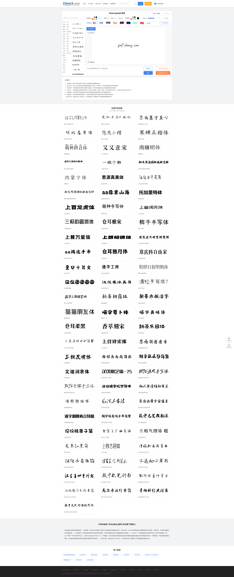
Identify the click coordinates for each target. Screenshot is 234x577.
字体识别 (148, 3)
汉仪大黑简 (90, 560)
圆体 (64, 55)
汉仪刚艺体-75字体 (106, 377)
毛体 (64, 53)
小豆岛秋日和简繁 (68, 348)
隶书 (64, 72)
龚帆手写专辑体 (105, 124)
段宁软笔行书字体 (106, 482)
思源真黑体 (104, 183)
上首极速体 (104, 243)
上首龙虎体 (67, 213)
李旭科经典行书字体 (143, 497)
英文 (67, 34)
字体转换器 (159, 3)
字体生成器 (94, 554)
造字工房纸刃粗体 (68, 169)
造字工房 (68, 53)
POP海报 (68, 31)
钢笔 (64, 29)
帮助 (140, 570)
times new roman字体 (152, 554)
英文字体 (98, 3)
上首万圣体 (67, 243)
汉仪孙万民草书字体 (143, 452)
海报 (64, 24)
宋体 (64, 34)
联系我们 (76, 570)
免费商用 (112, 3)
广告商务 (85, 570)
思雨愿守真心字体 (143, 124)
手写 (64, 43)
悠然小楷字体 (104, 139)
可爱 (67, 26)
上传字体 (155, 570)
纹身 (67, 50)
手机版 (147, 570)
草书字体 (137, 554)
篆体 (64, 67)
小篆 (67, 36)
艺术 (67, 24)
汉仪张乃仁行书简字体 (70, 497)
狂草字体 (126, 554)
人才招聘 (122, 570)
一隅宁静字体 (104, 169)
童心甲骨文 (67, 273)
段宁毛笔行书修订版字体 (70, 512)
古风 (64, 50)
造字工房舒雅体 (105, 273)
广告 (67, 22)
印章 (67, 38)
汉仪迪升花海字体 (143, 183)
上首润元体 (141, 213)
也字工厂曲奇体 (105, 437)
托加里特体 (141, 198)
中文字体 (90, 3)
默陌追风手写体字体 (143, 377)
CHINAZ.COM (81, 573)
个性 (67, 43)
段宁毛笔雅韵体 (142, 422)
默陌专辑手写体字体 (69, 392)
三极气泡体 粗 (142, 437)
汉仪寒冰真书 (104, 288)
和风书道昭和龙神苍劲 (144, 169)
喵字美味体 (141, 318)
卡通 (64, 57)
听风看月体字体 (68, 139)
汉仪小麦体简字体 (68, 467)
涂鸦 (67, 41)
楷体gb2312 (67, 560)
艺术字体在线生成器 (69, 554)
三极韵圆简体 (67, 228)
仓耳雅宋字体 (104, 228)
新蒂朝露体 (104, 303)
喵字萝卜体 (104, 318)
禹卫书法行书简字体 (106, 497)
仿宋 (64, 31)
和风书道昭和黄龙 (143, 392)
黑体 (64, 41)
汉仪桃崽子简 (67, 437)
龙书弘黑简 (67, 452)
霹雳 (64, 36)
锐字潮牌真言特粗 (68, 422)
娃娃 (64, 38)
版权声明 (95, 570)
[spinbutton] (166, 18)
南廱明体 (140, 154)
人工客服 (157, 13)
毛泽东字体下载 (105, 407)
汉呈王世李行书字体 (69, 482)
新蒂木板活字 (141, 303)
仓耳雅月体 (104, 258)
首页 (84, 3)
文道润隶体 (67, 377)
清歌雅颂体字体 (68, 407)
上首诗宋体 (104, 348)
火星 (67, 48)
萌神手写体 (104, 213)
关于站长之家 (66, 570)
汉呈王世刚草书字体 (106, 467)
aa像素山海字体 (105, 198)
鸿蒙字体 (66, 183)
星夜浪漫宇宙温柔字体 (144, 407)
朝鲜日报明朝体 (142, 273)
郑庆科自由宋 (141, 258)
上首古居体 (104, 452)
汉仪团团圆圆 (67, 288)
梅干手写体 (141, 228)
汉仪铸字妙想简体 (106, 392)
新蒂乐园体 (141, 333)
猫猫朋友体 (67, 318)
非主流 (64, 60)
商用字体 (105, 3)
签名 (67, 29)
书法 (64, 22)
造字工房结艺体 (68, 303)
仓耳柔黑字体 (67, 333)
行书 (64, 69)
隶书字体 (79, 560)
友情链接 (104, 570)
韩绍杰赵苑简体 (105, 362)
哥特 (64, 62)
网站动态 (131, 570)
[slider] (158, 18)
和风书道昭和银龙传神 (70, 198)
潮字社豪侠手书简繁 (106, 422)
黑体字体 (116, 554)
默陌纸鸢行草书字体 (143, 482)
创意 (67, 45)
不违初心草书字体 (143, 467)
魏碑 (64, 26)
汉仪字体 (105, 554)
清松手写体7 (141, 288)
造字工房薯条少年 (68, 124)
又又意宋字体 (104, 154)
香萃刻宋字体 (104, 333)
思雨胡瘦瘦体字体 (143, 348)
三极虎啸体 (67, 362)
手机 (64, 48)
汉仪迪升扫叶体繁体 (143, 243)
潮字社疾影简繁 (142, 362)
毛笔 (64, 45)
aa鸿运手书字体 (68, 258)
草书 (64, 65)
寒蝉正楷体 (141, 139)
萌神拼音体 (67, 154)
